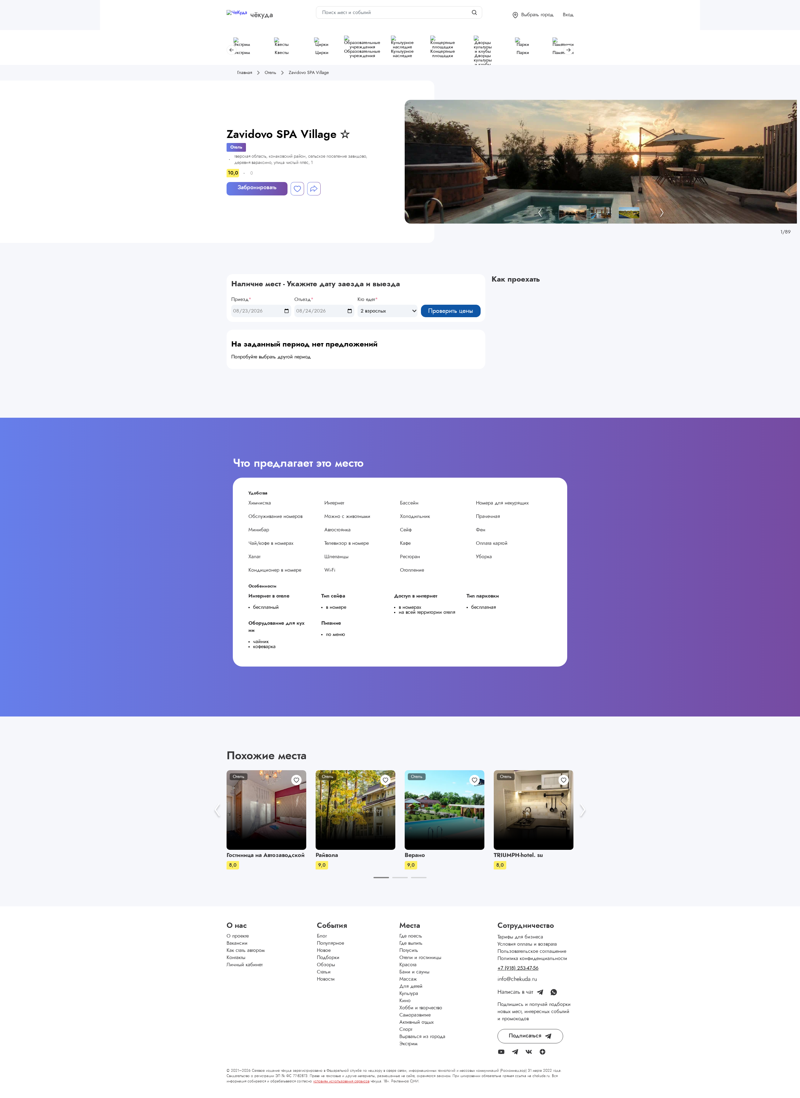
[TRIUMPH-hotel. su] (533, 810)
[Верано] (444, 810)
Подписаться (525, 1036)
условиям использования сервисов (341, 1081)
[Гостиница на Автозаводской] (266, 810)
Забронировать (257, 187)
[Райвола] (355, 810)
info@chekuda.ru (517, 979)
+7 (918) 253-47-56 (518, 968)
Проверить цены (450, 311)
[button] (532, 15)
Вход (568, 14)
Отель (236, 147)
